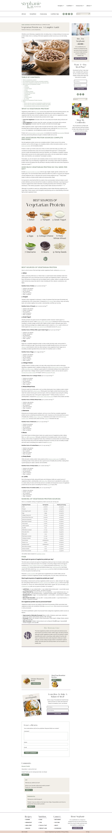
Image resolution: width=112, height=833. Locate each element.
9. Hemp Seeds (28, 97)
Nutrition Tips (55, 14)
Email (25, 747)
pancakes (48, 372)
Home (23, 24)
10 (44, 351)
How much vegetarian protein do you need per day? (36, 82)
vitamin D (24, 347)
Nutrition (27, 24)
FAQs (24, 101)
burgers (50, 442)
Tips (40, 822)
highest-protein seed (53, 459)
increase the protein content (29, 372)
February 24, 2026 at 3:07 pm (32, 782)
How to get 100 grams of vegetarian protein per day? (37, 103)
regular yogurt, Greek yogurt (44, 321)
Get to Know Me (80, 58)
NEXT (54, 680)
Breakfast (33, 14)
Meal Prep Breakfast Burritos (58, 676)
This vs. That (43, 825)
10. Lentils (26, 98)
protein (37, 111)
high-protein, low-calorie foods (38, 326)
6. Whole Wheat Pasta (29, 93)
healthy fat (57, 582)
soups (48, 484)
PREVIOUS (36, 683)
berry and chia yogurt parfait (44, 569)
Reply (25, 774)
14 (50, 445)
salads (46, 418)
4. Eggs (26, 90)
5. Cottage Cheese (28, 91)
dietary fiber (44, 481)
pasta (53, 372)
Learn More (80, 134)
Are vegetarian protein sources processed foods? (36, 106)
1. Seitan (26, 85)
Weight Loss (43, 828)
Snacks (28, 828)
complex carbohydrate (44, 582)
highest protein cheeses (57, 367)
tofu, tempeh (50, 301)
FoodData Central (40, 553)
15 (49, 465)
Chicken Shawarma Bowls (37, 679)
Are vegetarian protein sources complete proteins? (35, 81)
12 (53, 399)
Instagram (57, 819)
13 (48, 421)
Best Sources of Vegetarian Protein (31, 84)
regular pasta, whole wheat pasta (44, 396)
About (56, 825)
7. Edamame (27, 94)
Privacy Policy (65, 831)
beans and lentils (26, 145)
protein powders (31, 573)
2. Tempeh (26, 87)
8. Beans (26, 95)
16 (50, 487)
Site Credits (24, 831)
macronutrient (60, 133)
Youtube (57, 822)
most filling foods (29, 369)
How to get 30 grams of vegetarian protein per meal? (37, 104)
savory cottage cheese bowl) (36, 565)
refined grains (36, 391)
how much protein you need (32, 171)
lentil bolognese (57, 567)
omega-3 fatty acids (38, 416)
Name (25, 742)
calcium (59, 326)
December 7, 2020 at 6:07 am (29, 769)
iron (25, 437)
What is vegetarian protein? (30, 79)
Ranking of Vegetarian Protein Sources (32, 100)
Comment (27, 731)
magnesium (32, 437)
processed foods (49, 606)
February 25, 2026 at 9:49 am (34, 799)
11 (52, 375)
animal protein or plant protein (36, 133)
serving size (62, 270)
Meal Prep (43, 14)
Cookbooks (57, 828)
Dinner (24, 14)
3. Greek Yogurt (28, 88)
